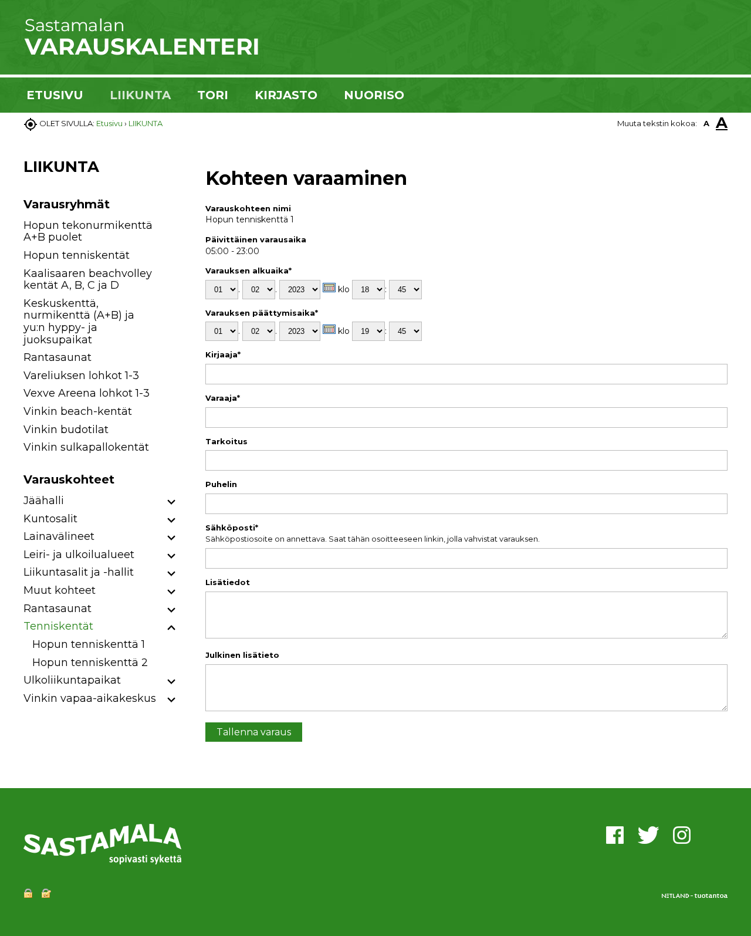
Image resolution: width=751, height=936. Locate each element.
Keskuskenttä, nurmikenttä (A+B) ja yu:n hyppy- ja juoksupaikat (78, 321)
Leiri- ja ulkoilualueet (78, 554)
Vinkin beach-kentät (77, 411)
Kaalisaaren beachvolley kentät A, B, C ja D (87, 279)
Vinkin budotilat (66, 429)
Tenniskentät (58, 626)
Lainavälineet (58, 536)
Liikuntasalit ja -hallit (78, 572)
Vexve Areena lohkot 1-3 (86, 393)
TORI (212, 95)
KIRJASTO (286, 95)
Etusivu (109, 123)
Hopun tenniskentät (76, 255)
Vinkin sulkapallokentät (86, 447)
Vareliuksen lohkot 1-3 (81, 375)
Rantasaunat (57, 357)
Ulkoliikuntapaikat (72, 680)
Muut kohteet (59, 590)
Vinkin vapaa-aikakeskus (89, 698)
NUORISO (374, 95)
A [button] (706, 123)
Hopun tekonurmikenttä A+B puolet (88, 231)
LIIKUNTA (140, 95)
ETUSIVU (54, 95)
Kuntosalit (50, 518)
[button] (171, 502)
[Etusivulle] (140, 53)
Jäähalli (43, 500)
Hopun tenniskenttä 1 (88, 644)
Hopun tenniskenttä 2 (90, 662)
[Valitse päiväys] (329, 287)
